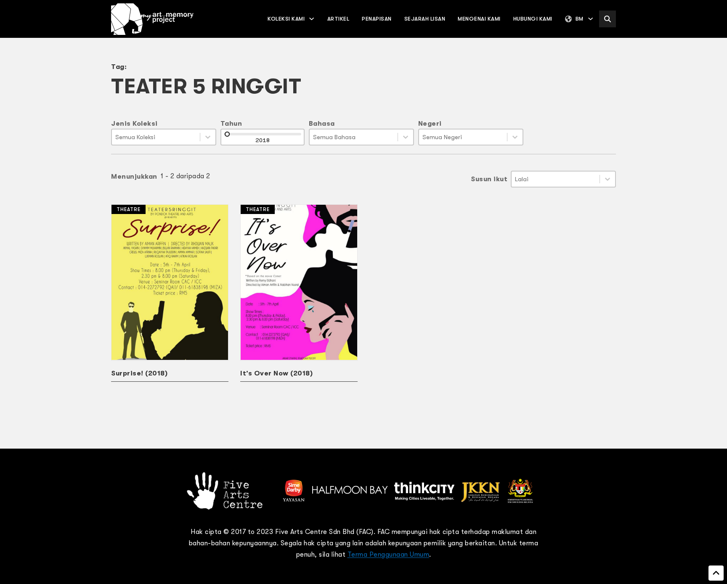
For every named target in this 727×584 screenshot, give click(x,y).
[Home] (152, 19)
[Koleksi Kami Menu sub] (311, 18)
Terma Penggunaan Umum (389, 554)
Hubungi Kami (532, 19)
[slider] (227, 134)
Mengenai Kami (479, 19)
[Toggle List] (207, 137)
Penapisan (377, 19)
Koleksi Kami (286, 19)
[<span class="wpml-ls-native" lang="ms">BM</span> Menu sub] (590, 18)
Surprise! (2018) (139, 373)
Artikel (338, 19)
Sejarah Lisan (425, 19)
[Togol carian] (607, 19)
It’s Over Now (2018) (276, 373)
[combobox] (156, 137)
